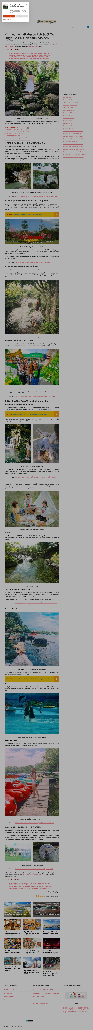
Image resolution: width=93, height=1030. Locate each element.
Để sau (22, 16)
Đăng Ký (9, 16)
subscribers (9, 19)
